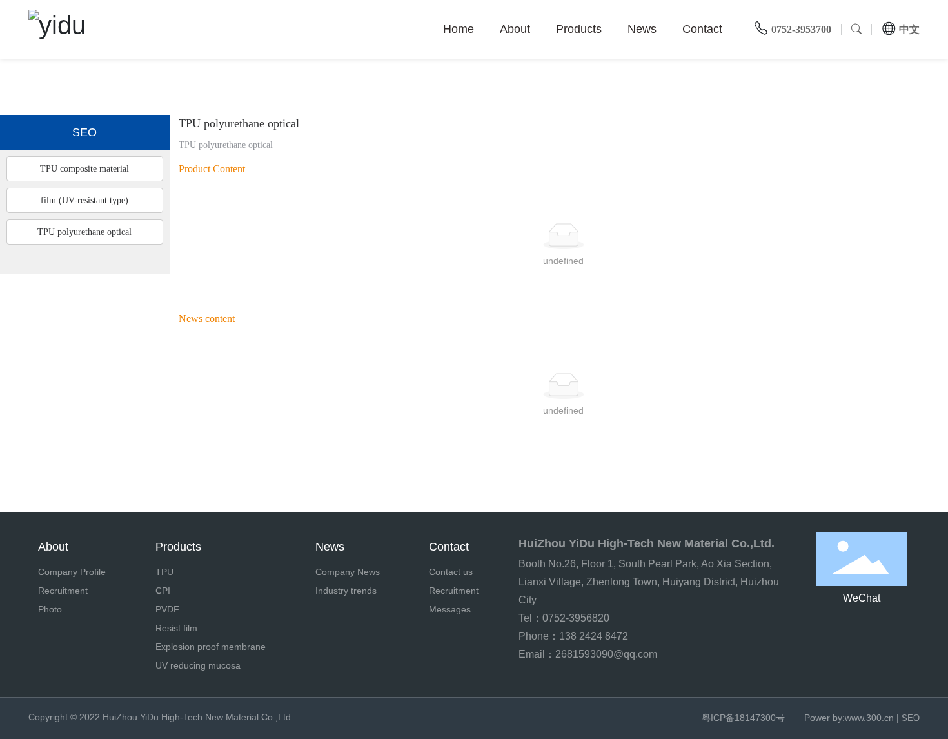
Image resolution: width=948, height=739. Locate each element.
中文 (909, 29)
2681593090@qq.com (606, 654)
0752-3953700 (801, 29)
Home (458, 29)
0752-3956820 (577, 617)
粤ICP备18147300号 (743, 718)
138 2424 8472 (593, 636)
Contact (702, 29)
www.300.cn (869, 718)
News (642, 29)
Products (579, 29)
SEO (911, 718)
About (515, 29)
